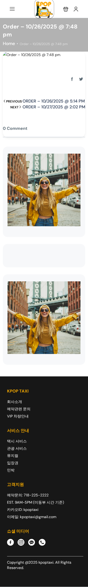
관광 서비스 (17, 448)
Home (9, 43)
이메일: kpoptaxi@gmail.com (31, 516)
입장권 (12, 462)
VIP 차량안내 (18, 416)
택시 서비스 (17, 441)
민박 (11, 470)
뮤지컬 (12, 455)
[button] (66, 9)
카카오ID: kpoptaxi (22, 509)
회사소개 (14, 401)
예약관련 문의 (19, 409)
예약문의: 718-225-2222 (28, 495)
